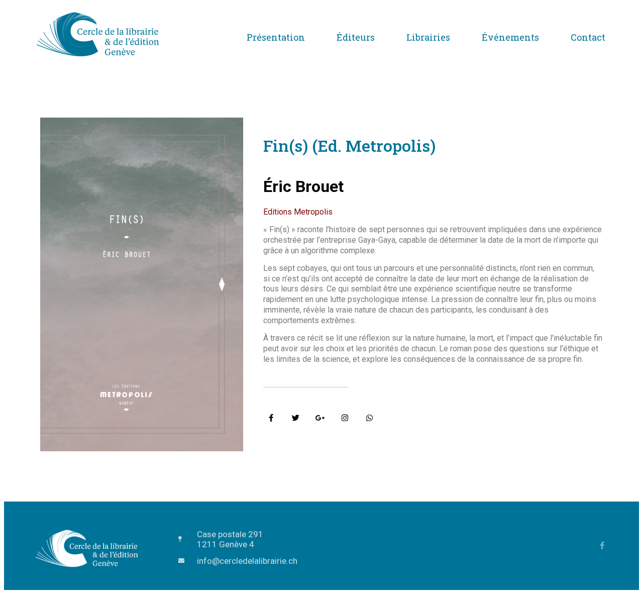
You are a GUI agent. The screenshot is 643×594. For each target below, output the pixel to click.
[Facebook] (602, 545)
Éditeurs (356, 37)
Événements (510, 37)
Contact (588, 37)
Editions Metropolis (298, 212)
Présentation (276, 37)
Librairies (428, 37)
